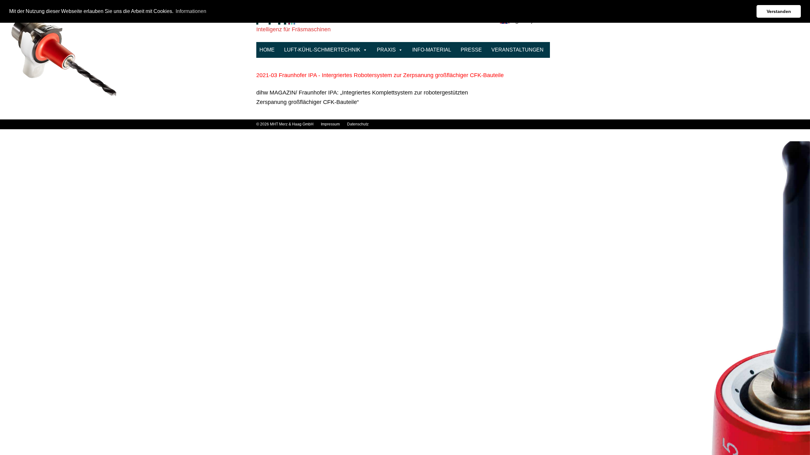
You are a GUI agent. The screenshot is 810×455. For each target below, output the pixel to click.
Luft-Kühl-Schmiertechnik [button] (322, 49)
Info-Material (431, 49)
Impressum (331, 124)
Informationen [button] (191, 11)
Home (267, 49)
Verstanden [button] (779, 11)
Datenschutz (358, 124)
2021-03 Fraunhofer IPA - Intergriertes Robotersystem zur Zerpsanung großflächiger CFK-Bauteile (380, 75)
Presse (471, 49)
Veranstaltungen (517, 49)
